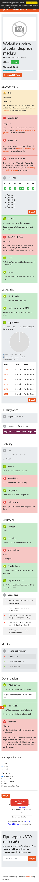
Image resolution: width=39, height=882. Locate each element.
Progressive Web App (11, 786)
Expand (32, 212)
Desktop (7, 767)
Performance (8, 776)
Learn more (23, 7)
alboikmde (8, 369)
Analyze (5, 796)
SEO (5, 784)
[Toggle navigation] (34, 9)
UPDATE (15, 62)
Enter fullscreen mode (19, 802)
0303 (6, 384)
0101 (6, 374)
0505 (6, 394)
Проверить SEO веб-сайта (14, 9)
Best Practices (9, 781)
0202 (6, 379)
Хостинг (29, 877)
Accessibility (8, 779)
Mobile (6, 769)
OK (31, 3)
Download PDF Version (12, 75)
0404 (6, 389)
